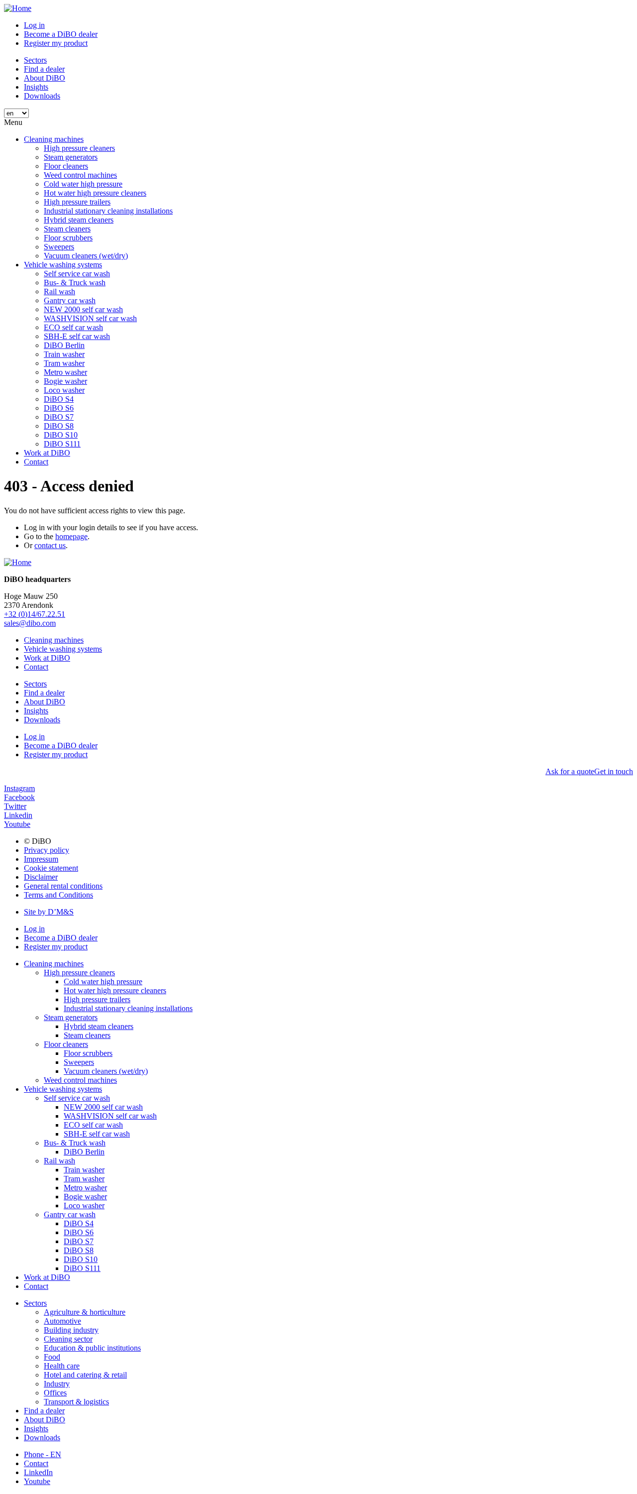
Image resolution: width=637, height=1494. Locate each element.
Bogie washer (65, 381)
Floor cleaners (66, 166)
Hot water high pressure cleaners (95, 193)
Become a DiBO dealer (61, 34)
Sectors (35, 60)
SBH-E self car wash (77, 336)
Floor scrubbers (68, 237)
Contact (36, 462)
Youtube (37, 1481)
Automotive (62, 1321)
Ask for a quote (569, 771)
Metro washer (65, 372)
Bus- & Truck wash (75, 282)
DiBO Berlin (64, 345)
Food (52, 1357)
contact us (50, 545)
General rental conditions (63, 886)
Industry (57, 1383)
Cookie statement (51, 868)
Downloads (42, 96)
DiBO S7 (59, 417)
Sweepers (59, 246)
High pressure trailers (77, 202)
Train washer (64, 354)
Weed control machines (80, 175)
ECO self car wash (73, 327)
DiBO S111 (62, 444)
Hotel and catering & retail (85, 1375)
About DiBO (44, 78)
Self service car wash (77, 273)
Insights (36, 87)
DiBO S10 (61, 435)
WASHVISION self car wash (90, 318)
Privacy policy (46, 850)
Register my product (56, 43)
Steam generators (71, 157)
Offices (55, 1392)
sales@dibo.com (30, 623)
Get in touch (613, 771)
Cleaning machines (54, 139)
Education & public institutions (92, 1348)
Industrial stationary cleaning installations (108, 211)
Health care (62, 1366)
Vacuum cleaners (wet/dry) (86, 255)
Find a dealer (44, 69)
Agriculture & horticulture (84, 1312)
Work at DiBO (47, 453)
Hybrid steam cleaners (78, 220)
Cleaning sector (68, 1339)
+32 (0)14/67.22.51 (34, 614)
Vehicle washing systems (63, 264)
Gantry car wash (70, 300)
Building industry (71, 1330)
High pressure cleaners (79, 148)
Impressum (41, 859)
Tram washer (64, 363)
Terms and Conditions (58, 895)
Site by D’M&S (49, 912)
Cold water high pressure (83, 184)
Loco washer (64, 390)
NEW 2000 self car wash (83, 309)
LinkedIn (38, 1472)
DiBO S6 (59, 408)
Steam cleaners (67, 229)
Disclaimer (41, 877)
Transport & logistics (76, 1401)
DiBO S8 (59, 426)
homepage (71, 536)
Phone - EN (42, 1454)
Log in (34, 25)
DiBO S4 (59, 399)
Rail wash (59, 291)
